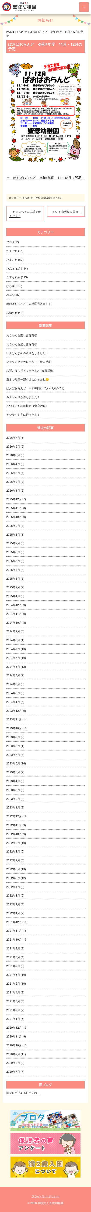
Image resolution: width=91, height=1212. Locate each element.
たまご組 (12, 251)
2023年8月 (13, 746)
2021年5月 (13, 983)
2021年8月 (13, 957)
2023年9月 (13, 737)
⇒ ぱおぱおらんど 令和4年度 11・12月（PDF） (45, 177)
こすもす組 (13, 277)
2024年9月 (13, 631)
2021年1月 (13, 1018)
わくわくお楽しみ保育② (21, 335)
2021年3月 (13, 1001)
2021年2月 (13, 1010)
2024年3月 (13, 684)
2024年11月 (14, 614)
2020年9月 (13, 1054)
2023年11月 (14, 719)
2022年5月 (13, 878)
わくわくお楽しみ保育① (21, 344)
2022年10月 (14, 834)
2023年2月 (13, 799)
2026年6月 (13, 446)
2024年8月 (13, 640)
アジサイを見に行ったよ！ (23, 414)
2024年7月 (13, 649)
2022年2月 (13, 904)
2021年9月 (13, 948)
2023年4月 (13, 781)
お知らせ (45, 20)
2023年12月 (14, 710)
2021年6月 (13, 974)
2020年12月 (14, 1027)
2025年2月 (13, 587)
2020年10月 (14, 1045)
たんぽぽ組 (13, 268)
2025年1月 (13, 596)
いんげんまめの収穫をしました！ (27, 353)
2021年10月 (14, 939)
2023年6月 (13, 763)
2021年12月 (14, 922)
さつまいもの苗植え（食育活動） (27, 405)
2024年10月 (14, 622)
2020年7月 (13, 1071)
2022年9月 (13, 843)
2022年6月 (13, 869)
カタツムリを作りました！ (23, 397)
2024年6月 (13, 658)
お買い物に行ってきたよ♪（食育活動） (31, 370)
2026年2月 (13, 481)
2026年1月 (13, 490)
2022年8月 (13, 851)
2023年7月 (13, 755)
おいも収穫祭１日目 (67, 211)
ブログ (10, 242)
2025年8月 (13, 534)
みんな (10, 295)
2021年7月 (13, 966)
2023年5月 (13, 772)
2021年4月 (13, 992)
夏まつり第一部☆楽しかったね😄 (27, 379)
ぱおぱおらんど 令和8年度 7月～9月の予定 (35, 388)
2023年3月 (13, 790)
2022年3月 (13, 895)
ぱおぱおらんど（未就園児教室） (27, 303)
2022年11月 (14, 825)
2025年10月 (14, 517)
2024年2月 (13, 693)
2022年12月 (14, 816)
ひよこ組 (12, 259)
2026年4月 (13, 464)
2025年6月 (13, 552)
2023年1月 (13, 807)
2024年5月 (13, 666)
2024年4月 (13, 675)
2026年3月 (13, 473)
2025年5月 (13, 561)
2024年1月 (13, 702)
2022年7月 (13, 860)
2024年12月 (14, 605)
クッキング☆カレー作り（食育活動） (30, 361)
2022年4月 (13, 887)
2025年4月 (13, 570)
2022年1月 (13, 913)
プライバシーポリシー (46, 1196)
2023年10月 (14, 728)
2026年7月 (13, 437)
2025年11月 (14, 508)
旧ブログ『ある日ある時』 (23, 1093)
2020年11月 (14, 1036)
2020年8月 (13, 1063)
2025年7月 (13, 543)
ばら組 (10, 286)
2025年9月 (13, 525)
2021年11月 (14, 930)
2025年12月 (14, 499)
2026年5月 (13, 455)
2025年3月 (13, 578)
